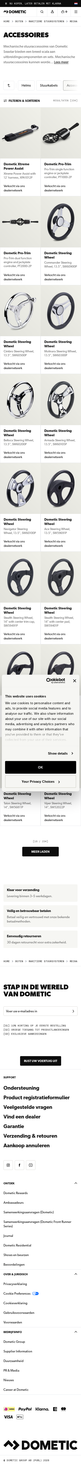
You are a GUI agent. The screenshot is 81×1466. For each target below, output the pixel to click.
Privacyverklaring (15, 1284)
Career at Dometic (29, 1390)
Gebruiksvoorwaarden (18, 1313)
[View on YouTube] (30, 1165)
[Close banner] (74, 680)
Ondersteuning (21, 1088)
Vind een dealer (21, 1117)
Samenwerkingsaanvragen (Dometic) (28, 1212)
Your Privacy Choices (38, 781)
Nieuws (22, 1380)
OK (40, 767)
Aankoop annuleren (26, 1145)
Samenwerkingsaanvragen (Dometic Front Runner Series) (37, 1224)
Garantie (13, 1126)
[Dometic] (14, 11)
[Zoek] (42, 12)
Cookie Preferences (16, 1294)
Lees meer (61, 62)
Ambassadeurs (13, 1203)
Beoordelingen (14, 1265)
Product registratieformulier (36, 1097)
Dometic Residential (31, 1245)
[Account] (52, 12)
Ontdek (8, 1183)
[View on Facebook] (19, 1165)
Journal (8, 1236)
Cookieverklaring (15, 1303)
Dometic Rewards (15, 1193)
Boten (19, 21)
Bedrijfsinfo (12, 1332)
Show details (58, 753)
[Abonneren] (73, 1011)
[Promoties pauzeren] (6, 3)
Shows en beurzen (16, 1255)
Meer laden (40, 851)
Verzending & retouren (30, 1136)
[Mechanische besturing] (8, 85)
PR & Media (24, 1370)
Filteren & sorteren (24, 100)
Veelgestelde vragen (27, 1107)
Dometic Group (27, 1342)
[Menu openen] (76, 12)
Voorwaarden (12, 1322)
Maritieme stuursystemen (46, 21)
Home (6, 21)
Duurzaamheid (13, 1361)
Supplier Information (17, 1351)
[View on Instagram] (8, 1165)
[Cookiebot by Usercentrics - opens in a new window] (48, 681)
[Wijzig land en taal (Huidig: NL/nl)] (76, 3)
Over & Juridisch (15, 1274)
